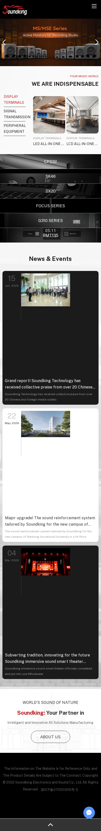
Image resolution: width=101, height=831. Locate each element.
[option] (50, 42)
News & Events (50, 258)
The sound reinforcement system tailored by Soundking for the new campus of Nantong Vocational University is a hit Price (48, 533)
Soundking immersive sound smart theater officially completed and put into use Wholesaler (48, 671)
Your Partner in (50, 712)
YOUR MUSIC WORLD (84, 76)
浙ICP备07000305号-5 (59, 789)
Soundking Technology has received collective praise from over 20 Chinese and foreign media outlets (48, 396)
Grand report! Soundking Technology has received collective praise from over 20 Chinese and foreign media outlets (48, 384)
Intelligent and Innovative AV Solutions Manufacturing (50, 722)
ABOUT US (50, 736)
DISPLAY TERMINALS (47, 138)
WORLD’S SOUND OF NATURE (50, 702)
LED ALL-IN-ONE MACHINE (49, 144)
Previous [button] (4, 42)
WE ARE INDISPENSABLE (65, 83)
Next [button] (97, 42)
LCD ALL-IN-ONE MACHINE (82, 144)
